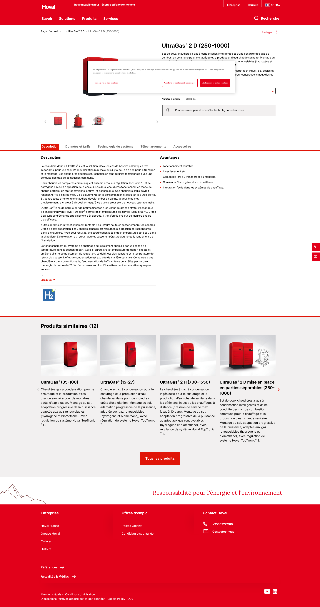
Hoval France (50, 526)
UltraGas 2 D (76, 31)
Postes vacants (132, 526)
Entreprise (233, 4)
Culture (46, 541)
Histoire (46, 549)
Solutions (67, 18)
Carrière (253, 4)
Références (49, 567)
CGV (130, 599)
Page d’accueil (49, 31)
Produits (89, 18)
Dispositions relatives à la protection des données (73, 599)
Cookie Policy (116, 599)
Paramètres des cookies (106, 83)
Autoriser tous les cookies (215, 83)
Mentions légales (52, 594)
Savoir (46, 18)
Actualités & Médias (55, 576)
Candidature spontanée (138, 533)
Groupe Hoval (50, 533)
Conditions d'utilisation (80, 594)
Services (110, 18)
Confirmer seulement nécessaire (180, 83)
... (63, 31)
